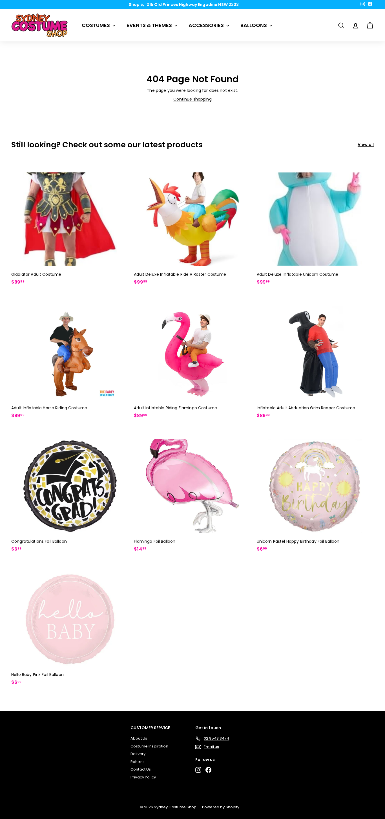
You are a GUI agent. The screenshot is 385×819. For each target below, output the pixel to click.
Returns (137, 761)
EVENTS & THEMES (150, 25)
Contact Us (140, 769)
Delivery (137, 753)
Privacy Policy (143, 777)
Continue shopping (192, 99)
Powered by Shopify (221, 807)
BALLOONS (254, 25)
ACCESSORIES (207, 25)
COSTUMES (96, 25)
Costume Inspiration (149, 746)
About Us (138, 738)
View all (366, 144)
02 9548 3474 (194, 6)
